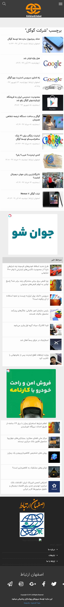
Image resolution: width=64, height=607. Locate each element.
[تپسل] (9, 215)
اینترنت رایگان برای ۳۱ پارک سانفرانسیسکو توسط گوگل (27, 137)
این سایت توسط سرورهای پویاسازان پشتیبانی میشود (32, 599)
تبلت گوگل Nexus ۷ (30, 194)
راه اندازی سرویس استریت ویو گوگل (23, 78)
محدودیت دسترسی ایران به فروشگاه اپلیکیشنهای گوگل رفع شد (23, 98)
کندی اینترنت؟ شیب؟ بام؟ (28, 155)
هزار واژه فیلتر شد (31, 58)
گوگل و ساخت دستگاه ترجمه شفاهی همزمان (23, 118)
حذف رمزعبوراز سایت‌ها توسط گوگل (24, 39)
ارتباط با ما (50, 561)
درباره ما (51, 549)
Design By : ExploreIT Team (32, 603)
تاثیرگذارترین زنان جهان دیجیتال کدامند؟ (25, 176)
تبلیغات (52, 555)
